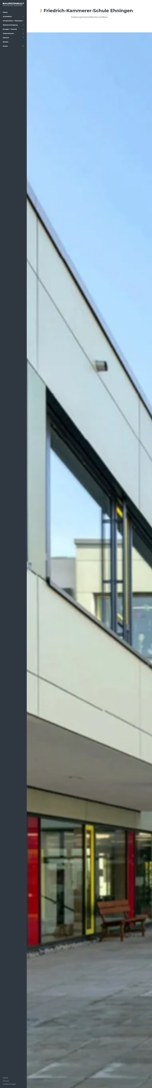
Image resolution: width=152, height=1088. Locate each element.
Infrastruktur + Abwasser (12, 21)
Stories (5, 42)
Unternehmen (8, 33)
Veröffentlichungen (9, 1084)
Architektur (7, 16)
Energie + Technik (10, 29)
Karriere (6, 38)
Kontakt (5, 1078)
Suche (5, 46)
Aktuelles (6, 1081)
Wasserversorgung (10, 25)
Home (5, 12)
